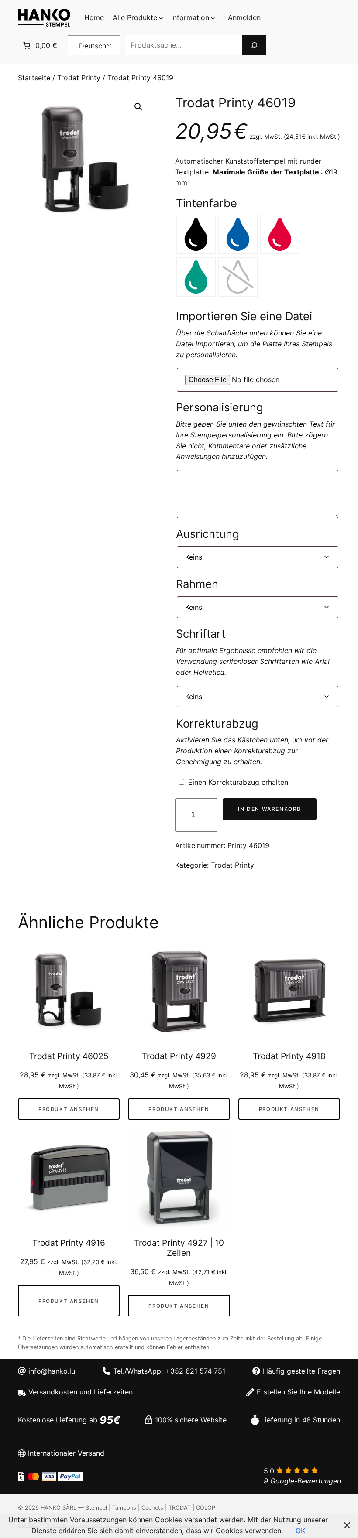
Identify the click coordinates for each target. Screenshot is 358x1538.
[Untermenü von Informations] (213, 18)
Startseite (34, 77)
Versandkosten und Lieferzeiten (80, 1392)
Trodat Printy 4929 (179, 1056)
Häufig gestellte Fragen (301, 1371)
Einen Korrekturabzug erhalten (238, 782)
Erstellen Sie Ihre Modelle (298, 1392)
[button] (138, 107)
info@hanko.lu (51, 1371)
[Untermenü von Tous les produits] (161, 18)
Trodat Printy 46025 (69, 1056)
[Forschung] (254, 45)
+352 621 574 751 (195, 1371)
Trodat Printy (78, 77)
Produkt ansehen (68, 1109)
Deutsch (92, 45)
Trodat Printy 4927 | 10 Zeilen (179, 1248)
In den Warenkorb (269, 809)
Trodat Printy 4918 (289, 1056)
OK (300, 1530)
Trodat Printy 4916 (68, 1243)
